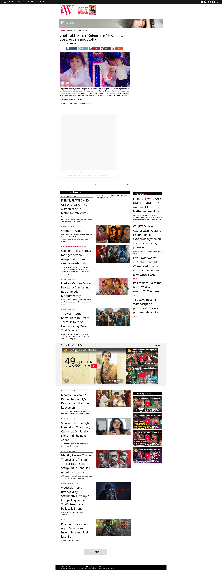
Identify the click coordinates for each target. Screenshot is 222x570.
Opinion (78, 247)
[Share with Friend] (106, 48)
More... (135, 222)
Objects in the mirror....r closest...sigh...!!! (72, 172)
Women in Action (72, 231)
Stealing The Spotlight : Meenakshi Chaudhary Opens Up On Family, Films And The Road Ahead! (76, 431)
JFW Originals (32, 2)
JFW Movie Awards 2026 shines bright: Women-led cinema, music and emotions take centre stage (146, 266)
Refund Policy (99, 567)
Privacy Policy (90, 567)
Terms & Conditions (74, 567)
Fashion (11, 2)
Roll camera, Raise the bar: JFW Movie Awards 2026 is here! (147, 287)
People (59, 2)
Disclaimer (83, 567)
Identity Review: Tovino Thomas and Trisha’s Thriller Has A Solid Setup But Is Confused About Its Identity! (76, 463)
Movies (52, 2)
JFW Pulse (43, 2)
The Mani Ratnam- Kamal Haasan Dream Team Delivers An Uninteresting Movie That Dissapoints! (75, 322)
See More (95, 551)
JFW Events (21, 2)
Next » (128, 184)
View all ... (158, 345)
